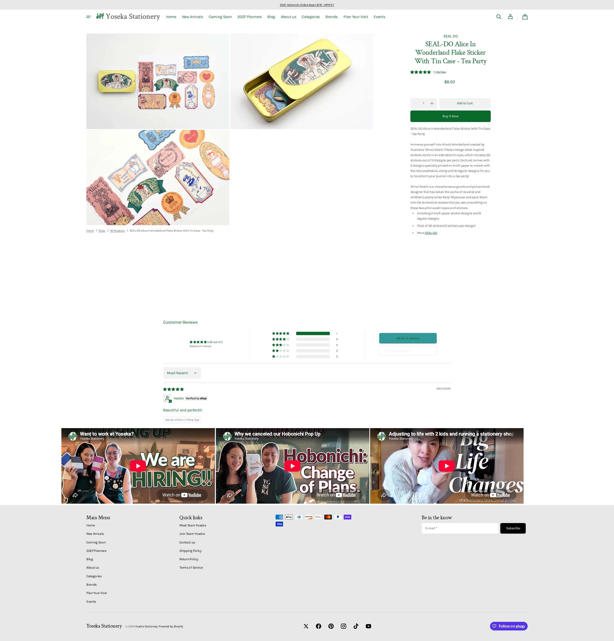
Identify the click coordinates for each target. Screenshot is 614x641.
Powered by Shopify (171, 626)
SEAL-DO (431, 233)
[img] (173, 389)
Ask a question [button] (397, 350)
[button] (499, 17)
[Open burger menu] (88, 17)
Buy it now (451, 116)
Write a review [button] (408, 338)
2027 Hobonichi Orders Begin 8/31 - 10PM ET (307, 4)
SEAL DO (450, 36)
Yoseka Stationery (146, 626)
